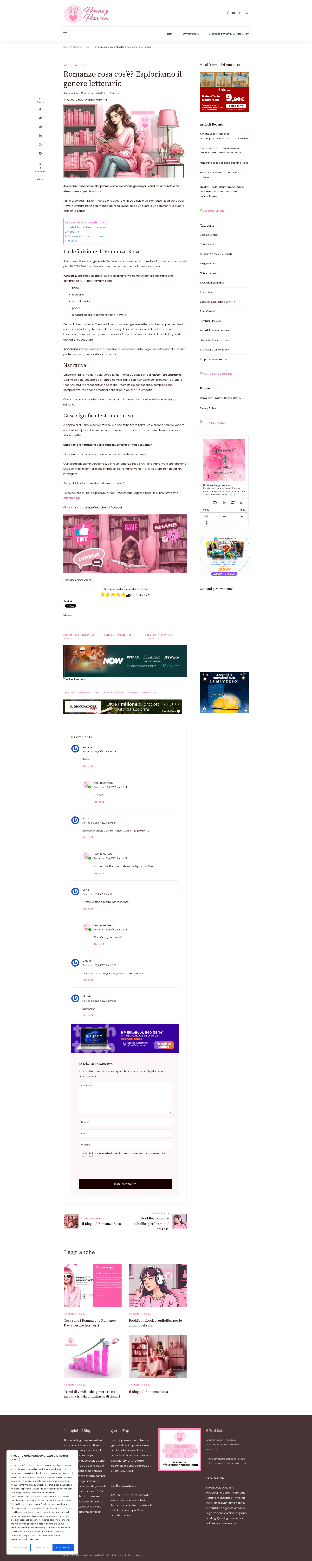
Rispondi (87, 766)
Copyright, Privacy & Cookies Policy (229, 34)
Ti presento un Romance (214, 349)
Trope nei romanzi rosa (214, 359)
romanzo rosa (149, 692)
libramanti (108, 692)
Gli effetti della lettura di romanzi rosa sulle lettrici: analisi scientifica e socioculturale (222, 191)
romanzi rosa (133, 692)
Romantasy (206, 292)
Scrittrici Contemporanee (214, 330)
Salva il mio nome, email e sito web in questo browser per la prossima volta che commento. (123, 1154)
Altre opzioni (20, 1547)
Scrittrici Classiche (210, 321)
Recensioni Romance (212, 282)
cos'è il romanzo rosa (81, 692)
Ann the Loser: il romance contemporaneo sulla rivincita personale (224, 136)
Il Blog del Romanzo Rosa (117, 635)
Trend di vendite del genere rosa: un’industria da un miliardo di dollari (220, 150)
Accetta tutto (63, 1547)
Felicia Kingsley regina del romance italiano (220, 174)
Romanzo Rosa (70, 93)
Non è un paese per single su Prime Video (224, 163)
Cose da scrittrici (209, 244)
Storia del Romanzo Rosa (214, 340)
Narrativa (73, 231)
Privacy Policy (191, 34)
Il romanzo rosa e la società (216, 254)
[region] (42, 1502)
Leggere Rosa (208, 263)
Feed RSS (216, 1431)
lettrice (97, 692)
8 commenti (40, 170)
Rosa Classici (207, 311)
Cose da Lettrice (209, 234)
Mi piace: (73, 240)
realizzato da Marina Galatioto (80, 1555)
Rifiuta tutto (41, 1547)
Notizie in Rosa (74, 65)
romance (119, 692)
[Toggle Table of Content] (102, 222)
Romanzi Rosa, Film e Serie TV (218, 301)
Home (170, 34)
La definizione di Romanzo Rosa (87, 227)
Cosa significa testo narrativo (85, 236)
